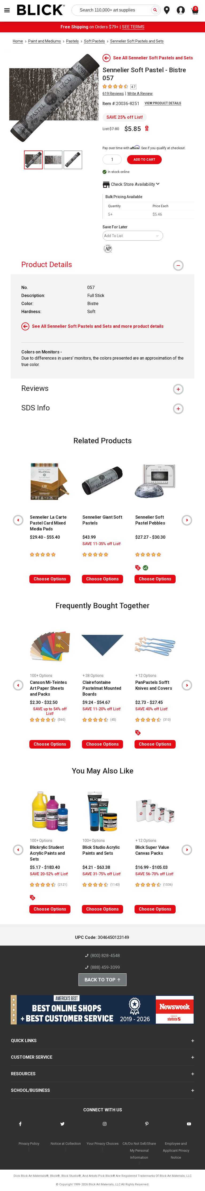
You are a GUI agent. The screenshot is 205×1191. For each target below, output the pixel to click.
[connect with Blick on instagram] (104, 1127)
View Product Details (163, 103)
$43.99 (89, 537)
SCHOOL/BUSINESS (30, 1090)
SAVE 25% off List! (125, 117)
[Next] (187, 520)
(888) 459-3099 (105, 967)
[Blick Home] (41, 10)
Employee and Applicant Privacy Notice (176, 1150)
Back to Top (100, 979)
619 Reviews (113, 93)
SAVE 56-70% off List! (154, 874)
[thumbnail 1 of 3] (33, 160)
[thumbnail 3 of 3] (73, 160)
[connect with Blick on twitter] (62, 1127)
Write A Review (140, 93)
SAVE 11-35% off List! (101, 544)
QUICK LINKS (24, 1040)
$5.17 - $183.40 (45, 867)
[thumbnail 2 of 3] (53, 160)
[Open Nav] (7, 10)
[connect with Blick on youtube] (189, 1127)
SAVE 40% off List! (151, 709)
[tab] (102, 264)
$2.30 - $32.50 (43, 702)
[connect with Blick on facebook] (20, 1127)
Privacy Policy (29, 1144)
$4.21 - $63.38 (96, 867)
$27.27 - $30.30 (150, 537)
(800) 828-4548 (105, 955)
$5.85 (132, 129)
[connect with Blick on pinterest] (146, 1127)
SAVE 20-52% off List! (49, 874)
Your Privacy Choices (103, 1144)
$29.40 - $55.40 (45, 537)
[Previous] (18, 520)
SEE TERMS (133, 26)
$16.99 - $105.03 (151, 867)
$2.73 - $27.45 (149, 702)
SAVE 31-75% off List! (101, 874)
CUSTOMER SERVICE (31, 1057)
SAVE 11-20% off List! (101, 709)
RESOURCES (23, 1073)
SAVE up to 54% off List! (50, 711)
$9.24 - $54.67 (96, 702)
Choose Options (50, 578)
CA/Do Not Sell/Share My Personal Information (139, 1150)
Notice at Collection (66, 1144)
